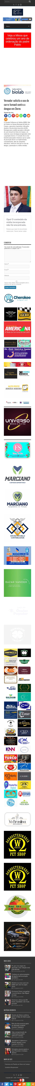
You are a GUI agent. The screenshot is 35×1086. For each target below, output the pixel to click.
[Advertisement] (17, 67)
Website (6, 275)
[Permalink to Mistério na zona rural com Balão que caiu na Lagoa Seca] (8, 987)
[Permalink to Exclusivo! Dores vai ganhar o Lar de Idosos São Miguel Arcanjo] (8, 996)
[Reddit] (28, 115)
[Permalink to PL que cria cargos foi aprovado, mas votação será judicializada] (8, 970)
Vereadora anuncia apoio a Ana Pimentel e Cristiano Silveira (20, 1051)
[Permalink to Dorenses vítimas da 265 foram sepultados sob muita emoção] (8, 1004)
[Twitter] (9, 115)
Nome (6, 264)
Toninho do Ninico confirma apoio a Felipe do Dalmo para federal (21, 1016)
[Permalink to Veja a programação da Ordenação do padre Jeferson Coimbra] (8, 1036)
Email (6, 269)
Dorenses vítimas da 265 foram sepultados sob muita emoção (20, 1001)
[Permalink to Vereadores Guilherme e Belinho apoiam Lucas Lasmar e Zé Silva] (8, 1045)
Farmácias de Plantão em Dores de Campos (17, 1064)
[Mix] (17, 115)
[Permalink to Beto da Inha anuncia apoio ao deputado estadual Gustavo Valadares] (8, 1028)
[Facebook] (5, 115)
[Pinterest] (13, 115)
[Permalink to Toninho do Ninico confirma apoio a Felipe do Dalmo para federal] (8, 1019)
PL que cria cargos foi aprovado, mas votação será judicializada (21, 967)
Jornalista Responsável (11, 1067)
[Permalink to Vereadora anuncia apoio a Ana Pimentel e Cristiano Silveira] (8, 1054)
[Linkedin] (24, 115)
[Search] (29, 1)
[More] (5, 119)
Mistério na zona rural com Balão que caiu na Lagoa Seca (20, 984)
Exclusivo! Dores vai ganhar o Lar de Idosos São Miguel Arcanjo (21, 993)
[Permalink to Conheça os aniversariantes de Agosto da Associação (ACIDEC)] (8, 979)
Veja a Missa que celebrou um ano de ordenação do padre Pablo (17, 40)
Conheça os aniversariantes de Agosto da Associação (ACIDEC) (20, 976)
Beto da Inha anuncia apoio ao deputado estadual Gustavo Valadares (20, 1025)
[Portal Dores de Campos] (17, 14)
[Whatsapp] (21, 115)
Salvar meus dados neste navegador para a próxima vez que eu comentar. (16, 283)
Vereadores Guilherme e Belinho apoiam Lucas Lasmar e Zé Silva (19, 1042)
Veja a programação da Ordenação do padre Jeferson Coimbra (19, 1033)
